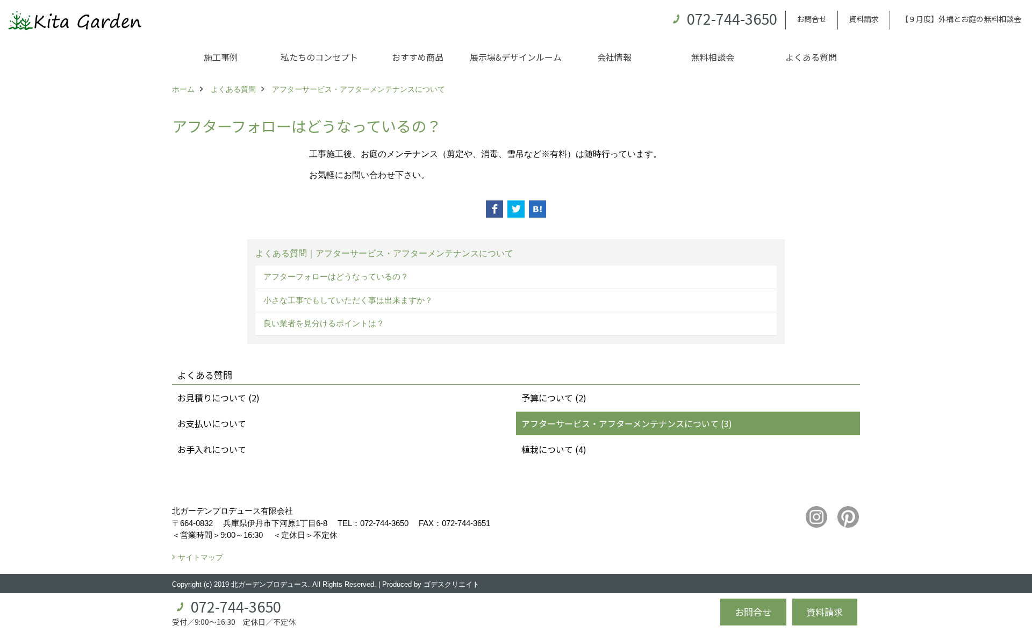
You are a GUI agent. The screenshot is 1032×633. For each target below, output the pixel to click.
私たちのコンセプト (319, 57)
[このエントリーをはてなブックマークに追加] (537, 209)
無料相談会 (712, 57)
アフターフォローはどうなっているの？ (335, 276)
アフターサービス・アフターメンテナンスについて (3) (626, 423)
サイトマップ (200, 557)
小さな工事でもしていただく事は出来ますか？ (348, 300)
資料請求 (864, 18)
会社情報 (614, 57)
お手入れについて (211, 449)
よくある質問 (811, 57)
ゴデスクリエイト (451, 584)
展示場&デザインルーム (516, 57)
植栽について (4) (553, 449)
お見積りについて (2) (218, 397)
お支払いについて (211, 423)
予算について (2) (553, 397)
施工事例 (221, 57)
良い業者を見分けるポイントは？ (323, 323)
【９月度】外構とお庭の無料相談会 (961, 18)
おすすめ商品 (417, 57)
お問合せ (812, 18)
